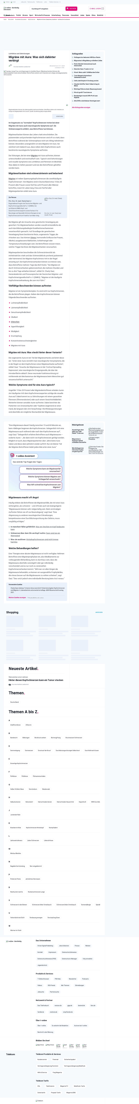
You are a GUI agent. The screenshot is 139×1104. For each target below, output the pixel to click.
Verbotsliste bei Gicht (17, 917)
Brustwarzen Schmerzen (74, 738)
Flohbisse (13, 776)
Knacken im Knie (15, 827)
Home (5, 19)
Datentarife (41, 1092)
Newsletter (72, 979)
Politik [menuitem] (18, 15)
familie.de (41, 1012)
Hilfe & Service (42, 1072)
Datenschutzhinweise (69, 952)
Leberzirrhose (48, 840)
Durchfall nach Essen (92, 750)
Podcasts (85, 979)
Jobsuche (41, 992)
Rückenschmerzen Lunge (36, 892)
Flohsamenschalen (39, 776)
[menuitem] (7, 2)
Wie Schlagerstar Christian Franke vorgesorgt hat (78, 449)
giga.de (69, 1005)
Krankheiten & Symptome (20, 19)
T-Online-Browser (43, 979)
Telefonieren (50, 1086)
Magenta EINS (71, 1092)
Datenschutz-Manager (69, 959)
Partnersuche (54, 992)
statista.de (53, 1012)
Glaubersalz (46, 789)
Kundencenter (42, 1059)
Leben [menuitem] (82, 15)
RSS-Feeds (51, 985)
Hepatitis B (82, 802)
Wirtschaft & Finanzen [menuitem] (42, 15)
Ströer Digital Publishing (45, 946)
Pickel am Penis (15, 879)
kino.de (93, 1005)
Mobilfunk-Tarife (79, 1086)
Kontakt (40, 952)
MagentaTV (64, 1086)
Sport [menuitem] (31, 15)
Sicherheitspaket (70, 1059)
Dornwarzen (29, 750)
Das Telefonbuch (43, 1005)
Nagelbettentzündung (17, 866)
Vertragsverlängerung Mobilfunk (74, 1066)
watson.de (58, 1005)
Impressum (52, 952)
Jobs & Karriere (64, 946)
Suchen (73, 8)
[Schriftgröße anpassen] (11, 116)
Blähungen (26, 738)
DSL (39, 1086)
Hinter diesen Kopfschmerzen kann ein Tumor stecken (36, 680)
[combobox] (48, 8)
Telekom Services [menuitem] (54, 2)
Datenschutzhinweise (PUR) (47, 959)
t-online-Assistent (25, 456)
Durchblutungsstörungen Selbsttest (68, 750)
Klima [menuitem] (93, 15)
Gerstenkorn (33, 789)
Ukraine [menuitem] (25, 15)
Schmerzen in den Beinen (18, 904)
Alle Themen (65, 985)
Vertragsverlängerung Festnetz (48, 1066)
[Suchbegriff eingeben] (48, 8)
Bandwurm (14, 738)
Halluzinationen (15, 802)
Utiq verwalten (87, 959)
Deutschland (14, 702)
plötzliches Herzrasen (33, 879)
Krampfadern (53, 827)
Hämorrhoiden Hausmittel (65, 802)
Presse (77, 946)
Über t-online (42, 1025)
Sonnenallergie (86, 904)
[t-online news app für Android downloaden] (50, 1046)
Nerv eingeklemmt (36, 866)
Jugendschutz (42, 965)
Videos (40, 985)
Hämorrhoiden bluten (45, 802)
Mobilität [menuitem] (100, 15)
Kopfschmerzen (31, 19)
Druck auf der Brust (44, 750)
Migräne (34, 155)
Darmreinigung (15, 750)
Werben (87, 946)
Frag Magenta (57, 1072)
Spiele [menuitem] (88, 15)
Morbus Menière (15, 853)
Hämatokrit (29, 802)
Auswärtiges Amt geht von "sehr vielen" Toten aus (78, 431)
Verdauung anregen (36, 917)
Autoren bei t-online (80, 1025)
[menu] (54, 8)
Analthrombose (15, 725)
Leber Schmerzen (33, 840)
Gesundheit (11, 19)
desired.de (81, 1005)
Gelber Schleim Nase (17, 789)
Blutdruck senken (40, 738)
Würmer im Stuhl (15, 930)
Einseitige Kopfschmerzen (19, 763)
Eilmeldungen (79, 985)
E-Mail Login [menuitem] (95, 8)
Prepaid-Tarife (56, 1092)
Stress (33, 238)
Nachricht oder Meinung (45, 1032)
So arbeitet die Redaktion (60, 1025)
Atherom (28, 725)
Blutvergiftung (56, 738)
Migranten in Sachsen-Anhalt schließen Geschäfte (79, 440)
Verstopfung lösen (54, 917)
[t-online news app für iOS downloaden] (40, 1046)
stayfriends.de (68, 1012)
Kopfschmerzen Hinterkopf (35, 827)
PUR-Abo (58, 979)
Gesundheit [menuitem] (75, 15)
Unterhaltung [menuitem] (56, 15)
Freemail (55, 1059)
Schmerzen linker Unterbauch (41, 904)
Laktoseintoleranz (16, 840)
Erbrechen (15, 322)
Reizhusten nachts (16, 892)
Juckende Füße (15, 815)
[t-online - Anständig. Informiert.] (17, 941)
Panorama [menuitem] (65, 15)
